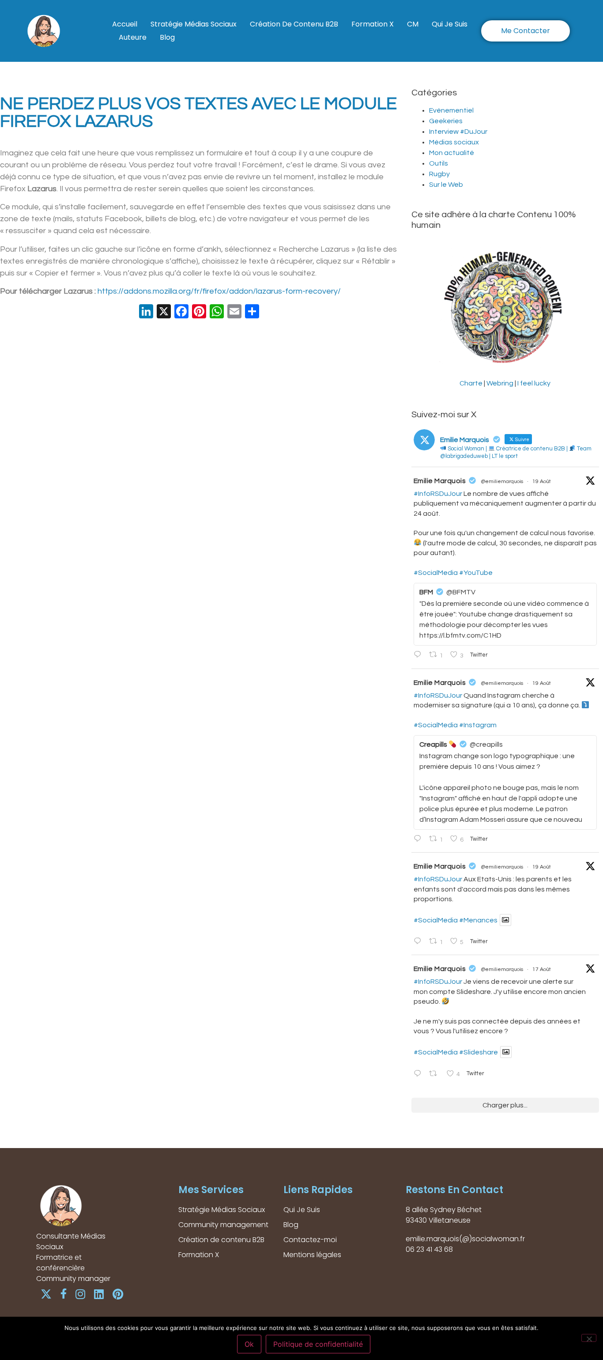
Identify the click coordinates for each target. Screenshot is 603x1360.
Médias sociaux (454, 142)
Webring (499, 383)
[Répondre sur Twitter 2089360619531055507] (419, 1074)
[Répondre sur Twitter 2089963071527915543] (419, 942)
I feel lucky (533, 383)
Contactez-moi (310, 1240)
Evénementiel (451, 110)
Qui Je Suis (449, 24)
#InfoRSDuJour (438, 493)
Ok (249, 1344)
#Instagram (478, 725)
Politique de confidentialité (318, 1344)
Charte (471, 383)
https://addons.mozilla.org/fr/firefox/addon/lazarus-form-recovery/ (219, 291)
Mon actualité (451, 152)
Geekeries (446, 121)
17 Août (541, 969)
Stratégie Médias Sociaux (194, 24)
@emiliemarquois (502, 481)
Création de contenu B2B (294, 24)
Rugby (439, 174)
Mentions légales (312, 1255)
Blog (167, 37)
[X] (164, 312)
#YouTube (476, 572)
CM (412, 24)
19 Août (541, 481)
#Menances (478, 920)
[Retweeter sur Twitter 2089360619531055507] (435, 1074)
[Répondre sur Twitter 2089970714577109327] (419, 839)
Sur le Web (446, 184)
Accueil (124, 24)
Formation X (372, 24)
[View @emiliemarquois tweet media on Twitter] (505, 920)
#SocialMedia (436, 572)
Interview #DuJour (458, 131)
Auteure (133, 37)
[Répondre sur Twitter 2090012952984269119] (419, 655)
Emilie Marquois (440, 480)
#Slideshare (478, 1052)
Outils (438, 163)
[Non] (588, 1338)
